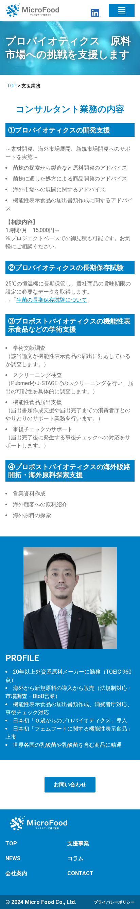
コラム (75, 858)
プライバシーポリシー (114, 902)
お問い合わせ (70, 784)
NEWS (12, 858)
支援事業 (78, 843)
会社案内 (16, 873)
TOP (12, 85)
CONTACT (80, 873)
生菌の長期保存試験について (51, 300)
